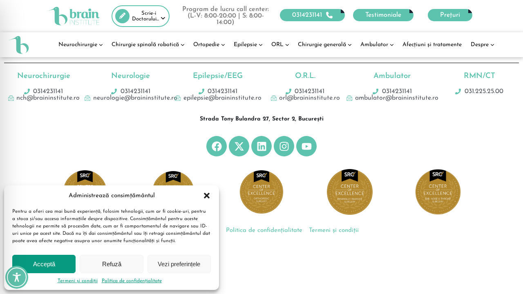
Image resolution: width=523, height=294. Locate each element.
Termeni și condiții (78, 280)
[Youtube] (306, 146)
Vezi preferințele (179, 264)
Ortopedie (206, 45)
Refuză (111, 264)
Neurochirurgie (77, 45)
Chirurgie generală (322, 45)
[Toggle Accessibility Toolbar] (16, 277)
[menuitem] (141, 16)
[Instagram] (284, 146)
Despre (480, 45)
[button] (207, 196)
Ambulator (374, 45)
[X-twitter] (239, 146)
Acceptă (44, 264)
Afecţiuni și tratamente (432, 45)
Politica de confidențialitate (132, 280)
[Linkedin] (261, 146)
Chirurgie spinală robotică (145, 45)
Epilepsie (245, 45)
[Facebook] (216, 146)
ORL (277, 45)
